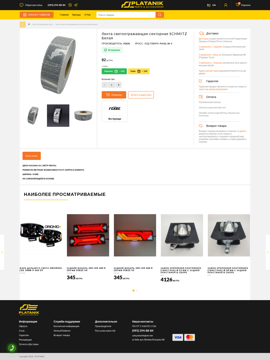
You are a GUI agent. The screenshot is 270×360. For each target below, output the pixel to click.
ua (214, 5)
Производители (103, 326)
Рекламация (25, 339)
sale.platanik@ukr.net (142, 335)
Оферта (23, 326)
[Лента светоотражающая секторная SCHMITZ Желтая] (268, 253)
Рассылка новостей (105, 330)
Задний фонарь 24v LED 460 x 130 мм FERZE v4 (86, 269)
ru (208, 5)
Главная (64, 14)
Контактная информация (66, 326)
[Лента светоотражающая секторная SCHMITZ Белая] (33, 115)
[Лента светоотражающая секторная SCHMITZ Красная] (2, 253)
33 (23, 24)
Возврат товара (62, 335)
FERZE (126, 43)
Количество (108, 79)
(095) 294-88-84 (56, 5)
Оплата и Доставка (29, 344)
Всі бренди (114, 118)
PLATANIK (40, 356)
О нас (87, 14)
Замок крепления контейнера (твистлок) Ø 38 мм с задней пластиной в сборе (228, 270)
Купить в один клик (141, 94)
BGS (162, 275)
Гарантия (24, 335)
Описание (31, 155)
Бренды (76, 14)
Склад (105, 66)
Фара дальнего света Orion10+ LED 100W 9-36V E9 (41, 269)
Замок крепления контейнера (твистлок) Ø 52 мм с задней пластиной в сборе (181, 270)
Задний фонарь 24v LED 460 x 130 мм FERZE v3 (133, 269)
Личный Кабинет (62, 330)
